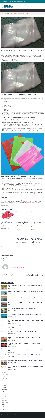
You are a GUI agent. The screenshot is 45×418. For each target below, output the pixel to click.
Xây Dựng (4, 406)
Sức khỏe (4, 398)
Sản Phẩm (18, 53)
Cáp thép (4, 376)
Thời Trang (4, 400)
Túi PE (16, 57)
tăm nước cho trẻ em (12, 409)
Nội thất (4, 391)
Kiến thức (4, 385)
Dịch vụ (3, 380)
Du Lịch (3, 382)
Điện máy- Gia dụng (6, 383)
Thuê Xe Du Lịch (5, 402)
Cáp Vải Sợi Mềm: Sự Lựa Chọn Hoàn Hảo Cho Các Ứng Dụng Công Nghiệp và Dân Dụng (6, 223)
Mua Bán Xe (4, 389)
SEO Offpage (5, 396)
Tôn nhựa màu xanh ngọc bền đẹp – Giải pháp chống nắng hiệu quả (37, 223)
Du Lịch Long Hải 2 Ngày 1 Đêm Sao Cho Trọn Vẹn (22, 297)
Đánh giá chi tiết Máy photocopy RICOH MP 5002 (7, 257)
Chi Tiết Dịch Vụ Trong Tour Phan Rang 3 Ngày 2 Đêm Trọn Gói (25, 291)
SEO (3, 395)
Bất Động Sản (5, 374)
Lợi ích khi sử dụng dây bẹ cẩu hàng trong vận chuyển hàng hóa (22, 222)
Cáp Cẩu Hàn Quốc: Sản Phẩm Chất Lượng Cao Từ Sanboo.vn (22, 240)
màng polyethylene (30, 202)
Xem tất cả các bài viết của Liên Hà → (17, 267)
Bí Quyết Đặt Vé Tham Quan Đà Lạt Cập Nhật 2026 (22, 308)
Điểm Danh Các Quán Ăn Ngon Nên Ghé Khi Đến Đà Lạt (23, 331)
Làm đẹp (4, 387)
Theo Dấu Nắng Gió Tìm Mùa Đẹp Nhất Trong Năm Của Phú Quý (25, 360)
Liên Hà (13, 53)
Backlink (4, 372)
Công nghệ (4, 378)
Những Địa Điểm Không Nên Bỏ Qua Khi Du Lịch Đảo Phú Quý (25, 314)
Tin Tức (3, 404)
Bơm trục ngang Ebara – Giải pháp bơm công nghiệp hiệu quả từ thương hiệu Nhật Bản (37, 240)
